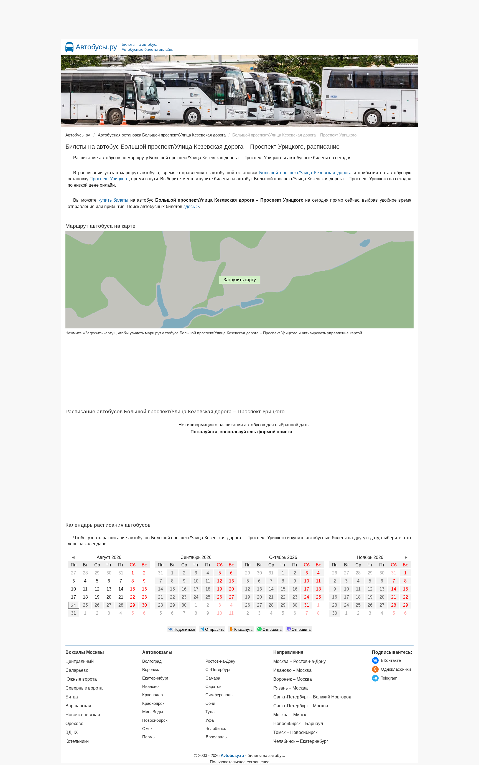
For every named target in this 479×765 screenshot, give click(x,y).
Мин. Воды (152, 711)
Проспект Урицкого (109, 178)
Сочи (210, 703)
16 (184, 589)
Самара (212, 678)
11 (207, 581)
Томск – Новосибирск (295, 732)
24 (73, 605)
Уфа (209, 720)
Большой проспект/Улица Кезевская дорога (305, 172)
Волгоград (152, 661)
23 (184, 597)
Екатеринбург (155, 678)
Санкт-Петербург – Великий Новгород (312, 697)
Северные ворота (84, 688)
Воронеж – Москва (292, 679)
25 (85, 605)
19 (219, 589)
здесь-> (191, 206)
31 (73, 613)
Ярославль (216, 736)
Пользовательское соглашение (239, 761)
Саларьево (76, 670)
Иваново (150, 686)
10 (195, 581)
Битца (71, 697)
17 (195, 589)
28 (120, 605)
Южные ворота (81, 679)
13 (231, 581)
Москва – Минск (289, 714)
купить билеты (113, 200)
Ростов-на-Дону (220, 661)
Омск (147, 728)
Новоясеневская (82, 714)
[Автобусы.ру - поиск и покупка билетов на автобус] (69, 47)
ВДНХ (71, 732)
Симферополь (219, 694)
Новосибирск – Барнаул (298, 723)
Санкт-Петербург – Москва (300, 705)
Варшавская (78, 705)
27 (108, 605)
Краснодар (152, 694)
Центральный (79, 661)
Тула (210, 711)
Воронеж (150, 669)
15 (172, 589)
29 (132, 605)
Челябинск (215, 728)
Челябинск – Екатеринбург (300, 741)
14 (160, 589)
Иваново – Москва (292, 670)
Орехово (74, 723)
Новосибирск (154, 720)
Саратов (213, 686)
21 (160, 597)
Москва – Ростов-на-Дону (299, 661)
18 (207, 589)
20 (231, 589)
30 (144, 605)
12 (219, 581)
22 (172, 597)
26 (97, 605)
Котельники (77, 741)
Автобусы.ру (96, 47)
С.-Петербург (218, 669)
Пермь (148, 736)
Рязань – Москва (290, 688)
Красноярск (153, 703)
